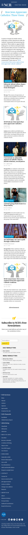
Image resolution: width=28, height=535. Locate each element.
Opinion (3, 406)
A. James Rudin (8, 163)
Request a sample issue (7, 470)
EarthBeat (4, 417)
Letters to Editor (5, 484)
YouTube (17, 520)
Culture (3, 403)
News (2, 398)
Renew (19, 4)
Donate (16, 4)
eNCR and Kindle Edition (7, 467)
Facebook (14, 520)
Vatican (3, 400)
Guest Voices (9, 154)
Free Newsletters (5, 465)
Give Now (3, 437)
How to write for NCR (7, 479)
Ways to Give (4, 445)
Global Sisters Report (7, 420)
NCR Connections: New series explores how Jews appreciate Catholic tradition (12, 62)
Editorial (8, 81)
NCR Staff (7, 126)
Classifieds (4, 426)
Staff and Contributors (7, 503)
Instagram (19, 520)
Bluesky (9, 520)
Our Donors (4, 450)
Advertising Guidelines (5, 523)
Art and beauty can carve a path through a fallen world (14, 240)
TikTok (22, 520)
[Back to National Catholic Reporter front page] (7, 5)
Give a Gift (4, 462)
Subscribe (24, 4)
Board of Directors (6, 506)
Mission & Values (5, 498)
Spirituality (4, 408)
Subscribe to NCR (5, 457)
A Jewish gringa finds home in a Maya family (15, 204)
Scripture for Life (6, 411)
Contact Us (4, 476)
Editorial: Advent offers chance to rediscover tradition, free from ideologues (14, 86)
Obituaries (4, 429)
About (3, 495)
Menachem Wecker (9, 243)
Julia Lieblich (8, 207)
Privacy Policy (5, 501)
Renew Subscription (6, 459)
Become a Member (6, 440)
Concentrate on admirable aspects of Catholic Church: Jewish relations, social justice (14, 159)
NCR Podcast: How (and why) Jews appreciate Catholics (14, 122)
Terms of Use (13, 523)
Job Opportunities (6, 481)
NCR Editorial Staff (10, 90)
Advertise (3, 431)
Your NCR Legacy (5, 448)
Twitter (12, 520)
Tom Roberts (8, 284)
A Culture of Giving (6, 443)
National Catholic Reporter (3, 514)
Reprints (3, 489)
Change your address (7, 487)
